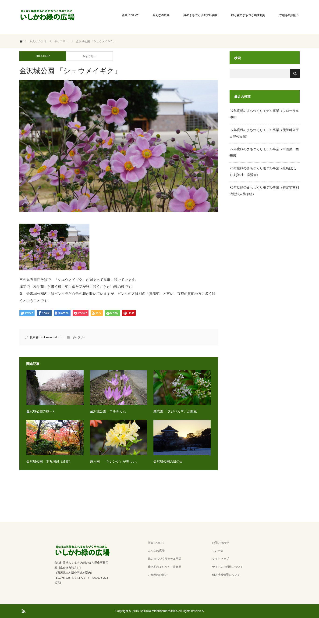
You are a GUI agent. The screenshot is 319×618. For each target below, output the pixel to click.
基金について (130, 15)
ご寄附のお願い (288, 15)
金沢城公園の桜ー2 (40, 411)
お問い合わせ (220, 543)
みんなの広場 (161, 15)
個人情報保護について (226, 575)
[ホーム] (20, 35)
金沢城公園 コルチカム (108, 411)
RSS (22, 610)
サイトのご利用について (227, 567)
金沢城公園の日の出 (169, 461)
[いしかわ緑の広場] (47, 15)
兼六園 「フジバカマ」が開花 (175, 411)
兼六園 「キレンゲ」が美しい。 (114, 461)
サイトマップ (220, 559)
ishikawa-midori (50, 337)
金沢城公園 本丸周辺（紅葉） (49, 461)
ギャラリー (89, 56)
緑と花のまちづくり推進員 (248, 15)
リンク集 (217, 551)
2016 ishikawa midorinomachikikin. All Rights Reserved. (168, 611)
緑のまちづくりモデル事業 (200, 15)
